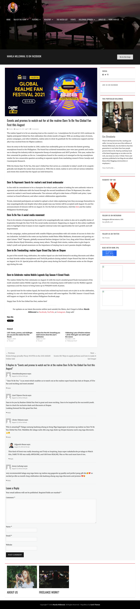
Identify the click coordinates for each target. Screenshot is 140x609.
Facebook (42, 312)
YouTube (50, 312)
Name (9, 527)
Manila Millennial (59, 605)
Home (8, 19)
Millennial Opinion (86, 19)
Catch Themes (95, 605)
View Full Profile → (108, 168)
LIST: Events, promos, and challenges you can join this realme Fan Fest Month (19, 335)
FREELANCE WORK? (49, 592)
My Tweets (106, 238)
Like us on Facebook (110, 85)
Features (35, 19)
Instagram (61, 312)
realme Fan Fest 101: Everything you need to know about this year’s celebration (48, 335)
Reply (9, 388)
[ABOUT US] (22, 577)
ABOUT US (12, 592)
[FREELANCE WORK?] (54, 577)
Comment (10, 497)
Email (9, 536)
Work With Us (114, 19)
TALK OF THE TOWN (20, 19)
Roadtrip (47, 19)
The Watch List (62, 19)
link (77, 207)
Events (73, 19)
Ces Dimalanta (108, 136)
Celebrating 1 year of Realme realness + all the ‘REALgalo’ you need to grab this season (77, 335)
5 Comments (35, 129)
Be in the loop (125, 57)
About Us (101, 19)
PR (28, 129)
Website (9, 545)
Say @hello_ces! (107, 222)
